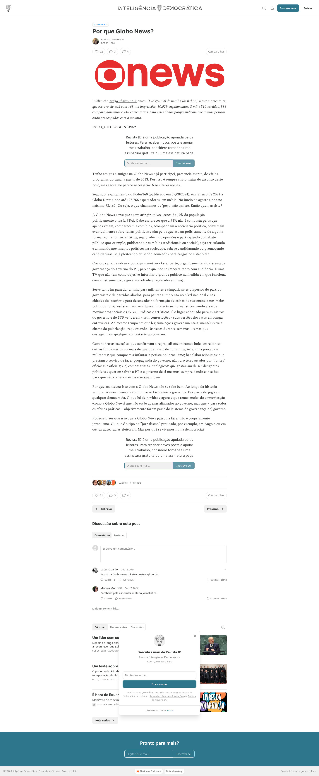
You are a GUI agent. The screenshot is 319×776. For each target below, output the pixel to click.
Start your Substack (150, 771)
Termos (56, 771)
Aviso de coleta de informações (167, 696)
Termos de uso (181, 692)
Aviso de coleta (69, 771)
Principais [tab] (100, 627)
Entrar (307, 8)
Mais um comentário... (105, 608)
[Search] (264, 8)
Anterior (106, 509)
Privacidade (45, 771)
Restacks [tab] (119, 535)
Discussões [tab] (137, 627)
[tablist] (109, 535)
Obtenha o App (174, 771)
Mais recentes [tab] (118, 627)
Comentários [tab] (102, 535)
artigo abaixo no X (123, 101)
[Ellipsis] (225, 569)
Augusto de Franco (112, 39)
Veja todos (102, 720)
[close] (195, 636)
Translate (100, 24)
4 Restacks (135, 482)
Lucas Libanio (109, 569)
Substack (285, 771)
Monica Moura (109, 588)
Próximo (213, 509)
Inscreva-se (288, 8)
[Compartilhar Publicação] (272, 8)
